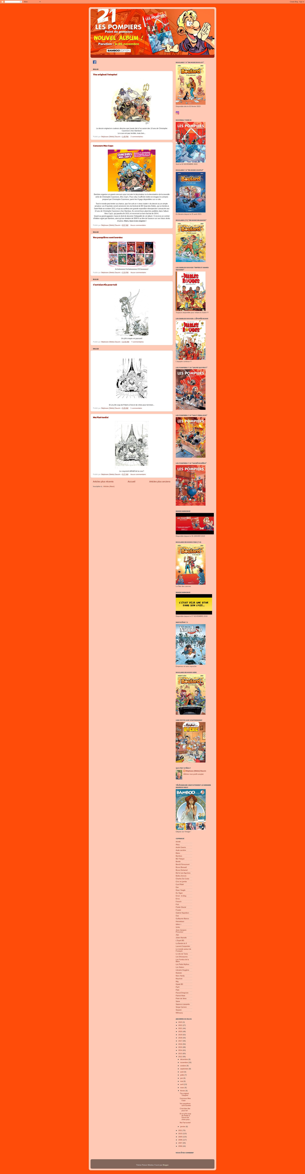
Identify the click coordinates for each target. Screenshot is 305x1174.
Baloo (178, 853)
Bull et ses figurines (183, 873)
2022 (180, 1025)
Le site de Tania (182, 954)
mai (181, 1081)
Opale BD (179, 984)
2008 (180, 1140)
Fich (177, 904)
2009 (180, 1137)
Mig (177, 981)
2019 (180, 1035)
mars (182, 1087)
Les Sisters (180, 967)
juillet (182, 1075)
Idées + (178, 924)
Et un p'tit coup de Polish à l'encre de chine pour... (185, 1116)
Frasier (178, 910)
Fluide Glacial (181, 907)
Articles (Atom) (108, 486)
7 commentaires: (137, 342)
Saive (178, 1001)
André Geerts (181, 847)
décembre (184, 1059)
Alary (178, 844)
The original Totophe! (105, 74)
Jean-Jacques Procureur (181, 931)
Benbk (178, 861)
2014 (180, 1050)
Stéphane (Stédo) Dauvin (196, 771)
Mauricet (179, 979)
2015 (180, 1047)
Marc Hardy (180, 976)
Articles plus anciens (159, 481)
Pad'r (178, 987)
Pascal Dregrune (182, 993)
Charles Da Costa (182, 879)
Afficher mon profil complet (193, 774)
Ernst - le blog (181, 896)
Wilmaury (179, 1013)
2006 (180, 1146)
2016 (180, 1044)
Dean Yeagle (180, 890)
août (182, 1072)
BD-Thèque (180, 859)
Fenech (178, 901)
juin (181, 1078)
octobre (183, 1066)
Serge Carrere (181, 1007)
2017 (180, 1041)
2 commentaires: (137, 137)
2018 (180, 1038)
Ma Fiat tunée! (100, 417)
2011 (180, 1130)
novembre (184, 1062)
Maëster (179, 973)
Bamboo (179, 856)
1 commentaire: (136, 408)
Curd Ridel (180, 884)
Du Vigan (179, 893)
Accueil (131, 481)
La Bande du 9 (181, 943)
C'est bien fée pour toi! (105, 284)
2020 (180, 1031)
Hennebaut (180, 921)
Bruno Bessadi (181, 867)
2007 (180, 1143)
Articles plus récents (103, 481)
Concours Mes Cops (103, 145)
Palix (177, 990)
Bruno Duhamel (182, 870)
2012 (180, 1057)
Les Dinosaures (182, 957)
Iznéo (178, 927)
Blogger (165, 1165)
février (183, 1091)
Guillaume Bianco (182, 919)
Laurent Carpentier (183, 946)
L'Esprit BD (180, 940)
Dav (177, 887)
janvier (183, 1126)
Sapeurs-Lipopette (183, 1004)
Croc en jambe (181, 881)
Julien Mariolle (181, 938)
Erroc (178, 899)
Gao (177, 916)
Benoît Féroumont (182, 864)
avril (182, 1084)
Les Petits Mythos (182, 964)
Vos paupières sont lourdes (108, 237)
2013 (180, 1053)
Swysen (179, 1010)
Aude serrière (181, 850)
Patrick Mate (180, 996)
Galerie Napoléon (182, 913)
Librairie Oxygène (182, 970)
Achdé (178, 842)
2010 (180, 1133)
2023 (180, 1022)
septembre (184, 1069)
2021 (180, 1028)
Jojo (177, 935)
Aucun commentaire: (138, 225)
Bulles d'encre (181, 876)
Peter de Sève (181, 998)
